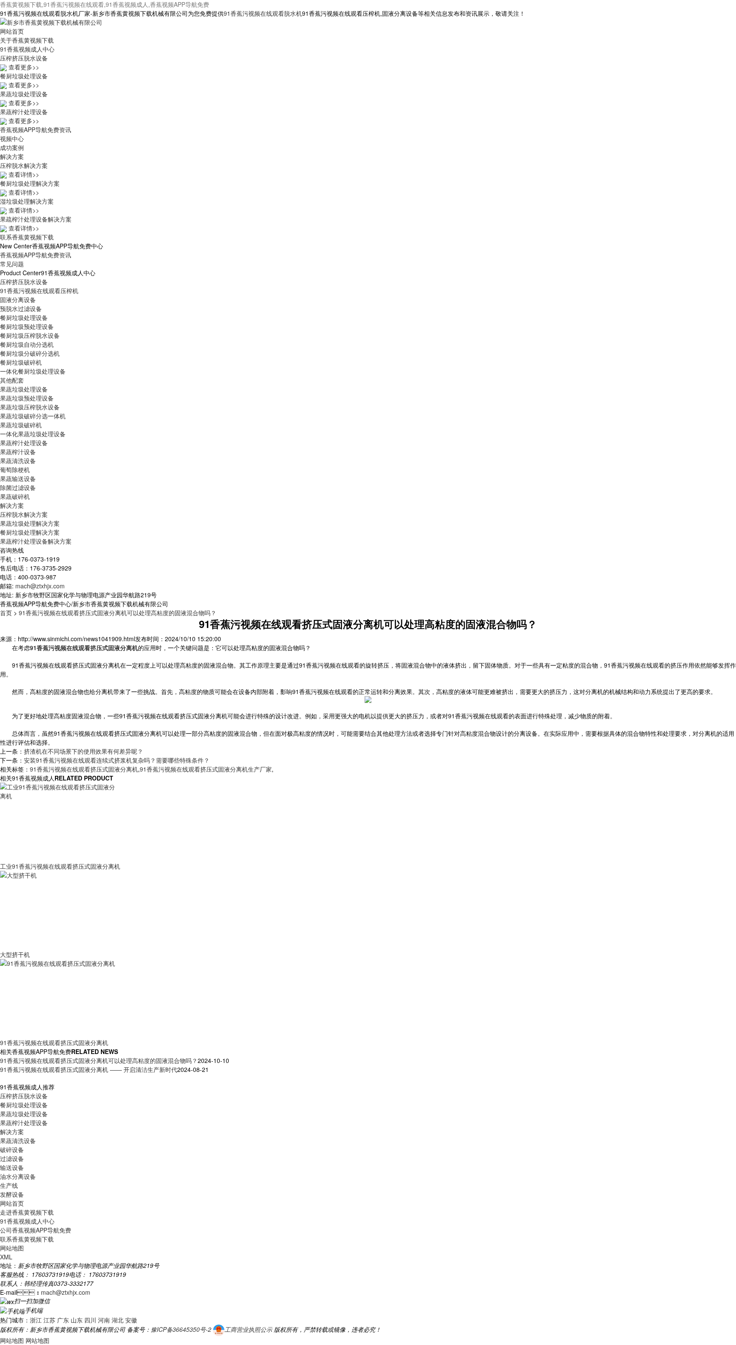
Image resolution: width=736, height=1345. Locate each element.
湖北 (118, 1320)
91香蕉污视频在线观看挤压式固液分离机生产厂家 (206, 769)
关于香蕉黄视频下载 (27, 40)
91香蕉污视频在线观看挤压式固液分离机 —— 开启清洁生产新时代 (88, 1069)
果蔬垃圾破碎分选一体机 (33, 416)
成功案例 (12, 147)
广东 (63, 1320)
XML (6, 1257)
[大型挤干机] (59, 909)
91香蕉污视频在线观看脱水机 (263, 13)
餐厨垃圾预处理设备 (27, 326)
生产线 (9, 1185)
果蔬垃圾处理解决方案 (30, 523)
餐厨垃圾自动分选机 (27, 344)
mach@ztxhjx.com (40, 586)
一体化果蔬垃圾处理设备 (33, 433)
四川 (90, 1320)
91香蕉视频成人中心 (27, 49)
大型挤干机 (15, 954)
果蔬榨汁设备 (18, 451)
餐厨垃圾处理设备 (24, 317)
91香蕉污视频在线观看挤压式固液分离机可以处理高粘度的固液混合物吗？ (99, 1060)
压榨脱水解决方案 (24, 514)
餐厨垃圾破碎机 (21, 362)
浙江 (36, 1320)
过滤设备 (12, 1158)
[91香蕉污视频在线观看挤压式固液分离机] (59, 998)
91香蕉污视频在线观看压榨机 (39, 290)
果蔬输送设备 (18, 478)
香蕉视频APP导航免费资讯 (35, 129)
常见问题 (12, 263)
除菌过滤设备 (18, 487)
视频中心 (12, 138)
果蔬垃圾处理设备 (24, 389)
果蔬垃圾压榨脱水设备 (30, 407)
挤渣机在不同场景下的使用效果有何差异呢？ (83, 751)
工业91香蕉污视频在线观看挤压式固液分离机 (60, 866)
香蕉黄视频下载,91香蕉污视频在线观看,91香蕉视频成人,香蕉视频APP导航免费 (104, 4)
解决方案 (12, 156)
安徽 (131, 1320)
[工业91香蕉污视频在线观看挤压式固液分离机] (59, 821)
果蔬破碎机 (15, 496)
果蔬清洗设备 (18, 460)
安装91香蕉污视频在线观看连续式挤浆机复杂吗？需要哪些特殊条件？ (117, 760)
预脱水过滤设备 (21, 308)
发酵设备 (12, 1194)
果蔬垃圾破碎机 (21, 424)
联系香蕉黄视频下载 (27, 237)
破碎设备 (12, 1149)
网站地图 (12, 1248)
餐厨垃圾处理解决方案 (30, 532)
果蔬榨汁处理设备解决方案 (36, 541)
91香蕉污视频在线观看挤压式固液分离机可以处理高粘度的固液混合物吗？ (117, 612)
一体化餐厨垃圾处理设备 (33, 371)
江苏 (49, 1320)
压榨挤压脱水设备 (24, 281)
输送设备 (12, 1167)
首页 (6, 612)
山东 (77, 1320)
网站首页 (12, 31)
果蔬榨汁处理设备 (24, 442)
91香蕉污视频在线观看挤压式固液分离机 (84, 769)
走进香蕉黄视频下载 (27, 1212)
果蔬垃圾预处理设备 (27, 398)
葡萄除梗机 (15, 469)
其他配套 (12, 380)
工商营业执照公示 (248, 1329)
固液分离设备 (18, 299)
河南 (104, 1320)
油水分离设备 (18, 1176)
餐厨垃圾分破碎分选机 (30, 353)
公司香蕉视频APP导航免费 (35, 1230)
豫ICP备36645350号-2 (181, 1329)
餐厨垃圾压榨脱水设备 (30, 335)
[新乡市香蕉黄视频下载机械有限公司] (51, 21)
